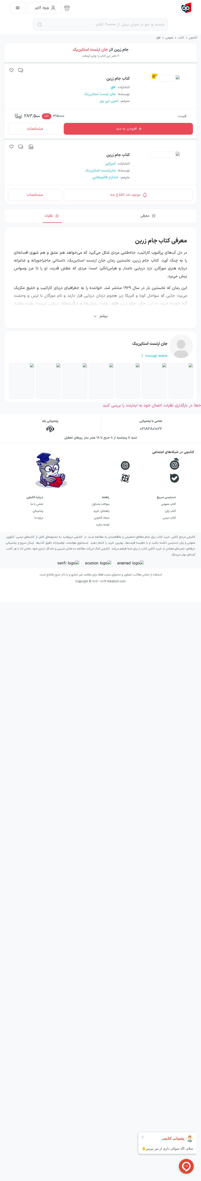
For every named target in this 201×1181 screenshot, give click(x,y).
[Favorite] (11, 70)
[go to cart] (67, 8)
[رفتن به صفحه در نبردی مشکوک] (180, 380)
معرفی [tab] (145, 215)
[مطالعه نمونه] (31, 147)
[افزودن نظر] (21, 70)
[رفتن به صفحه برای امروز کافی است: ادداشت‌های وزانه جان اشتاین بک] (154, 380)
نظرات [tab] (49, 215)
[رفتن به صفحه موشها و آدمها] (75, 380)
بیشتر (104, 316)
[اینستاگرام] (125, 465)
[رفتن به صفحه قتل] (101, 380)
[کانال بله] (174, 478)
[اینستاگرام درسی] (174, 464)
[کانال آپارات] (125, 478)
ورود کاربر (42, 7)
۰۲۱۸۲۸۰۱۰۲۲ (151, 429)
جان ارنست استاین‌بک (90, 50)
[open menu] (17, 8)
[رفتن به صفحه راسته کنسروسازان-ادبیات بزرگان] (48, 380)
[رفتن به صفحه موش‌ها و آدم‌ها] (127, 380)
